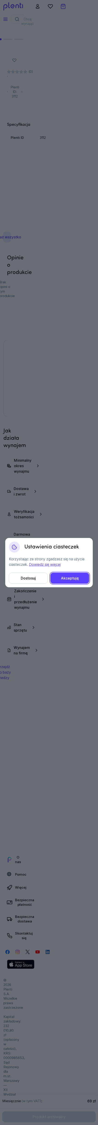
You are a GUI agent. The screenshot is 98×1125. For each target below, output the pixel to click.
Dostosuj (28, 578)
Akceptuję (70, 578)
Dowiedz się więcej (45, 564)
